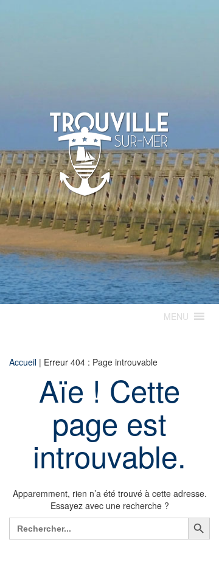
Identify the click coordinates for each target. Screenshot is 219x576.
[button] (176, 316)
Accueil (22, 362)
